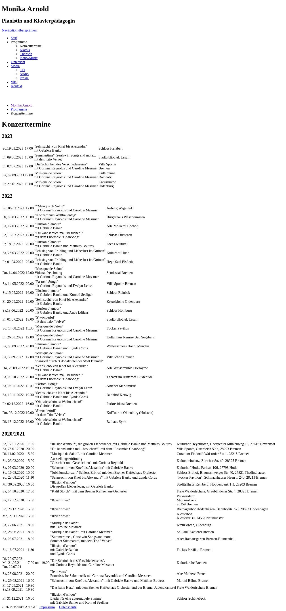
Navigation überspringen (19, 30)
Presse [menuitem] (24, 78)
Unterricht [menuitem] (18, 62)
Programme (19, 109)
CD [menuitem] (22, 70)
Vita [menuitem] (14, 82)
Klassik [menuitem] (25, 50)
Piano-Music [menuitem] (29, 58)
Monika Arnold (21, 105)
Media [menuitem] (15, 66)
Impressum (47, 607)
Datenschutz (67, 607)
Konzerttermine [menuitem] (31, 46)
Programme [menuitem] (19, 42)
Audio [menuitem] (24, 74)
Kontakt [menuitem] (16, 86)
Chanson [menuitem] (26, 54)
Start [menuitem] (14, 38)
